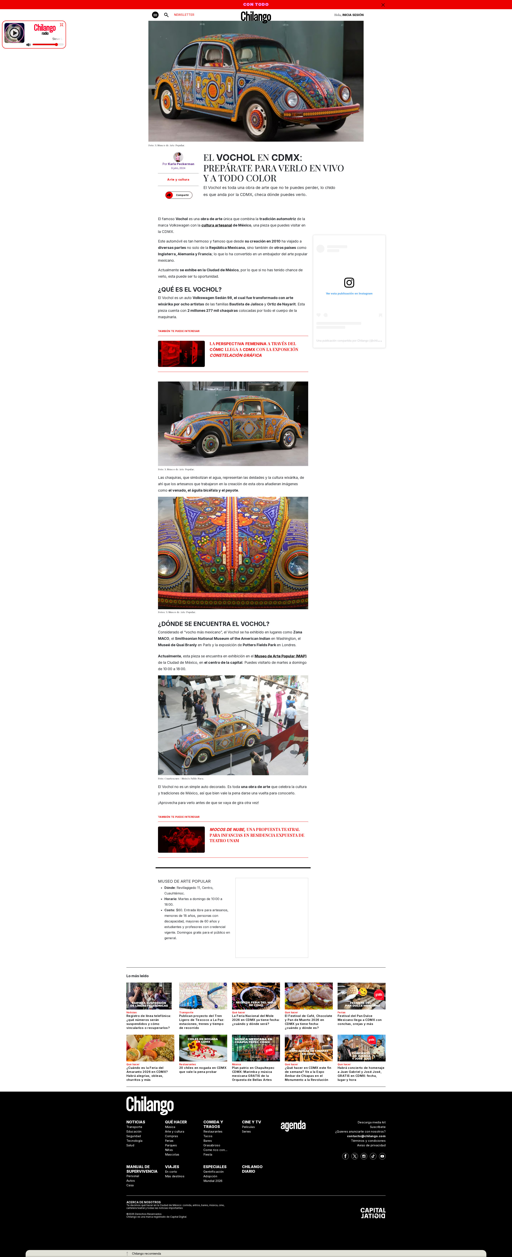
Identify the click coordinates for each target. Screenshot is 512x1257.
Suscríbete (378, 1127)
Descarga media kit (372, 1122)
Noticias (131, 1012)
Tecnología (134, 1141)
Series (246, 1131)
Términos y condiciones (368, 1141)
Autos (130, 1180)
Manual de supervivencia (142, 1169)
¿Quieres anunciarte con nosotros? (360, 1131)
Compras (171, 1136)
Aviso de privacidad (371, 1145)
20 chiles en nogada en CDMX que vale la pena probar (202, 1070)
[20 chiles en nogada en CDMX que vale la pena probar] (203, 1048)
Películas (248, 1127)
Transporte (186, 1012)
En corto (171, 1172)
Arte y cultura (178, 179)
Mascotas (172, 1154)
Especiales (215, 1167)
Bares (207, 1141)
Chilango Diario (252, 1169)
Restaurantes (187, 1064)
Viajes (172, 1167)
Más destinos (175, 1176)
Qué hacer (238, 1012)
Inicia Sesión (353, 15)
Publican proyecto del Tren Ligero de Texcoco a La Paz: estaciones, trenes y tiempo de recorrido (201, 1022)
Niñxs (169, 1150)
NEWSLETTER (184, 15)
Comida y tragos (213, 1124)
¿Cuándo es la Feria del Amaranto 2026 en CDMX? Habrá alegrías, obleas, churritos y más (147, 1074)
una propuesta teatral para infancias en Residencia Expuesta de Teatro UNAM (257, 835)
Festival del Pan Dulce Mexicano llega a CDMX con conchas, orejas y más (360, 1020)
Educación (134, 1131)
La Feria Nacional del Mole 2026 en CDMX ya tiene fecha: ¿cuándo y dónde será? (256, 1020)
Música (236, 1064)
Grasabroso (211, 1145)
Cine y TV (251, 1122)
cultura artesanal (216, 225)
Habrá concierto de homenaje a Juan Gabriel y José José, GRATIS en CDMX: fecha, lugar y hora (361, 1074)
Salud (130, 1145)
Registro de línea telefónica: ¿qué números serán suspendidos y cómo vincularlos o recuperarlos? (148, 1022)
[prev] (169, 555)
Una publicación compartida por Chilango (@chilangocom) (353, 340)
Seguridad (133, 1136)
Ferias (341, 1012)
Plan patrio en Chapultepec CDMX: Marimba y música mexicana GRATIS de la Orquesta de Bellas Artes (253, 1074)
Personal (132, 1176)
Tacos (207, 1136)
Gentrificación (213, 1172)
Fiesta (207, 1154)
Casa (130, 1185)
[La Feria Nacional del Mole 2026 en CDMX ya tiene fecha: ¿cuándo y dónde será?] (256, 996)
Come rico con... (215, 1150)
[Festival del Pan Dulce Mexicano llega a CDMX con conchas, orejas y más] (362, 996)
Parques (171, 1145)
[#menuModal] (155, 15)
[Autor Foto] (178, 157)
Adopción (210, 1176)
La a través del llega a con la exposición (254, 349)
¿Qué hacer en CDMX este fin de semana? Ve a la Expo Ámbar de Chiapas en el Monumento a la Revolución (308, 1074)
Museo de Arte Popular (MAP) (281, 656)
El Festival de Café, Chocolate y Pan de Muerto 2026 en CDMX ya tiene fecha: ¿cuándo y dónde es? (308, 1022)
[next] (297, 555)
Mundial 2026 (213, 1181)
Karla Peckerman (181, 164)
